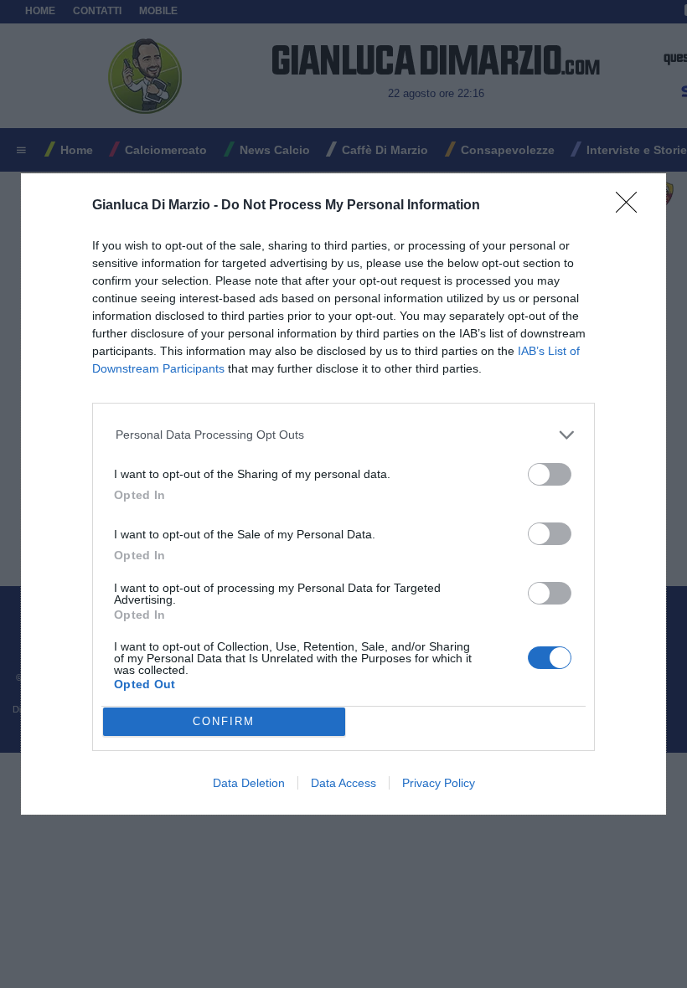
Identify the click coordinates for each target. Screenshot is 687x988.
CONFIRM (224, 721)
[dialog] (343, 494)
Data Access (343, 783)
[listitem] (344, 435)
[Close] (632, 208)
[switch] (549, 474)
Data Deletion (249, 783)
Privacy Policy (438, 783)
